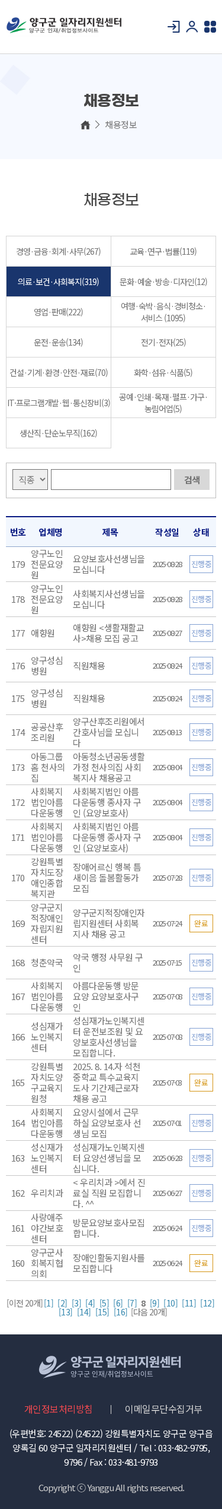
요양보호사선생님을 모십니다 (109, 563)
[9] (155, 1303)
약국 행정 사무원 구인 (108, 962)
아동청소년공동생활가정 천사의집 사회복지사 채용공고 (109, 767)
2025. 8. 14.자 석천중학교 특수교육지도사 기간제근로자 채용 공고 (106, 1082)
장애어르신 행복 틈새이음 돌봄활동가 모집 (107, 877)
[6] (118, 1303)
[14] (84, 1312)
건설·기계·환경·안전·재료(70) (58, 372)
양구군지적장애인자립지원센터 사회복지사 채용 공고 (109, 923)
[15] (102, 1312)
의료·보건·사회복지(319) (58, 281)
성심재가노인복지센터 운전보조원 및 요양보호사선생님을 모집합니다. (109, 1036)
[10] (170, 1303)
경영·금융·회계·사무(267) (58, 251)
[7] (132, 1303)
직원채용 (89, 665)
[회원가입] (192, 26)
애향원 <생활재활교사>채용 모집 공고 (108, 632)
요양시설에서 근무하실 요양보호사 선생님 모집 (107, 1123)
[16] (121, 1312)
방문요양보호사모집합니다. (109, 1227)
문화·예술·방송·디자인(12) (163, 281)
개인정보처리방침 (58, 1409)
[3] (77, 1303)
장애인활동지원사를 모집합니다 (109, 1262)
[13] (66, 1312)
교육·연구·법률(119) (163, 251)
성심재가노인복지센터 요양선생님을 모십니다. (109, 1158)
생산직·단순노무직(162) (58, 433)
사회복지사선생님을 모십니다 (109, 598)
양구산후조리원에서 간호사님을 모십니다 (109, 732)
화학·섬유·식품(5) (163, 372)
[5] (104, 1303)
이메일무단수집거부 (163, 1409)
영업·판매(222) (58, 312)
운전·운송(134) (58, 342)
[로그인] (174, 26)
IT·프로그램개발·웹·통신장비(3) (58, 403)
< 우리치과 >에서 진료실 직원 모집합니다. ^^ (109, 1193)
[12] (207, 1303)
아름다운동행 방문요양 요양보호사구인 (106, 996)
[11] (189, 1303)
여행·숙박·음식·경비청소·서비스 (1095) (163, 312)
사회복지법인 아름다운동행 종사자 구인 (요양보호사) (107, 802)
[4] (90, 1303)
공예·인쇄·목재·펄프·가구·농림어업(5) (163, 403)
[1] (49, 1303)
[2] (62, 1303)
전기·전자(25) (163, 342)
